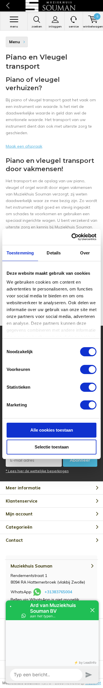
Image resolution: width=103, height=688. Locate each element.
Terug (7, 5)
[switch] (88, 369)
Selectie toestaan (52, 446)
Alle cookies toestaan (51, 430)
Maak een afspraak (24, 146)
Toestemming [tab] (20, 252)
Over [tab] (85, 252)
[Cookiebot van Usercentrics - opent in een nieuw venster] (72, 237)
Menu (14, 26)
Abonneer (80, 460)
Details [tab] (54, 252)
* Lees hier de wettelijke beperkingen (37, 471)
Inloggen (55, 26)
